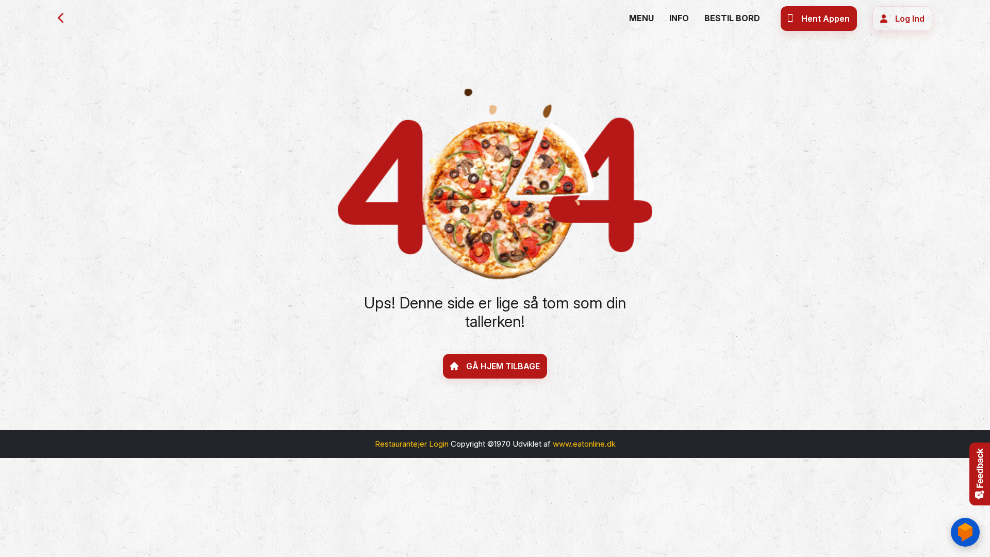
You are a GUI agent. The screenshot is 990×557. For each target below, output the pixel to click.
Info (679, 18)
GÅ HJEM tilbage (503, 366)
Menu (641, 18)
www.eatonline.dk (584, 444)
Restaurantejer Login (412, 444)
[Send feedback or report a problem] (979, 474)
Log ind (910, 18)
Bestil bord (732, 18)
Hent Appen (825, 18)
